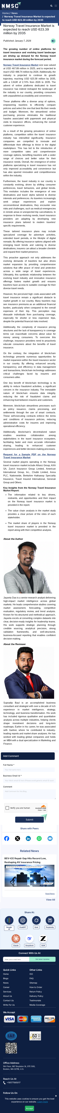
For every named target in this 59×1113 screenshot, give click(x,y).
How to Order (36, 987)
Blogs (5, 978)
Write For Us (9, 1005)
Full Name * (8, 765)
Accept (29, 1108)
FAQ (32, 978)
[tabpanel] (29, 875)
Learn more (42, 1101)
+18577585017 (13, 1082)
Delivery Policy (36, 996)
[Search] (51, 5)
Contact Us (8, 1000)
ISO (31, 974)
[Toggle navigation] (55, 5)
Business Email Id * (12, 775)
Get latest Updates (42, 959)
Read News (50, 894)
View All (50, 899)
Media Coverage (37, 1005)
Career (6, 987)
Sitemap (33, 983)
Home (5, 13)
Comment (7, 786)
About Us (7, 996)
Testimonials (35, 1000)
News (15, 13)
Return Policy (36, 991)
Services (7, 991)
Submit (29, 819)
